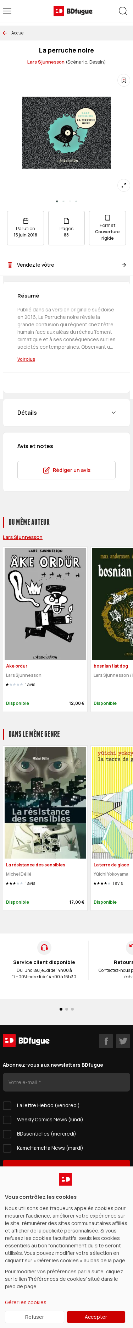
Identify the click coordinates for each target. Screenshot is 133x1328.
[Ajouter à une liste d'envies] (123, 80)
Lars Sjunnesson (46, 62)
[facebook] (106, 1041)
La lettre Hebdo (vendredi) (48, 1105)
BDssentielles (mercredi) (46, 1133)
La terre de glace (111, 865)
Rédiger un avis (71, 470)
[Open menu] (7, 11)
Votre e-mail (23, 1082)
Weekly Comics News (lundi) (50, 1119)
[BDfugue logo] (73, 11)
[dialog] (66, 1247)
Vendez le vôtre (35, 264)
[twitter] (123, 1041)
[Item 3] (76, 201)
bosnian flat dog (111, 666)
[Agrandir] (123, 185)
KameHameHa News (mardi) (50, 1147)
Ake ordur (16, 666)
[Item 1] (63, 201)
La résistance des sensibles (35, 865)
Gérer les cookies (25, 1302)
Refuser (34, 1316)
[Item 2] (70, 201)
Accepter (96, 1316)
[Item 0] (57, 201)
